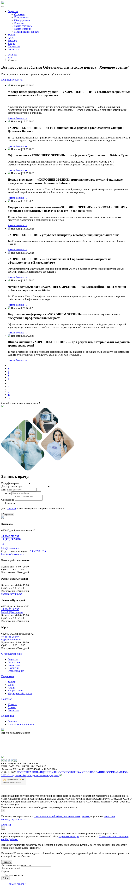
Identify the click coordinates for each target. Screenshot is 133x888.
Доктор (5, 486)
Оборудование (22, 20)
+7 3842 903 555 (37, 551)
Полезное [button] (6, 699)
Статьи (12, 707)
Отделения (14, 662)
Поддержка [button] (7, 715)
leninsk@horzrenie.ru (12, 612)
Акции (11, 43)
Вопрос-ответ (21, 17)
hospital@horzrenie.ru (12, 554)
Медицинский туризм (26, 31)
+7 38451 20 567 (10, 636)
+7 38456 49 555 (10, 609)
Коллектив (14, 665)
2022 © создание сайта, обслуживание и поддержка (30, 775)
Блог (10, 57)
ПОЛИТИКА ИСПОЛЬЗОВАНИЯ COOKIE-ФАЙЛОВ (97, 772)
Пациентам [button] (7, 676)
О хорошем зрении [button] (11, 653)
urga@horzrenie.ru (11, 639)
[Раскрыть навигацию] (2, 6)
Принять (7, 862)
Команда (12, 40)
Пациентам (14, 46)
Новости (12, 704)
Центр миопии (22, 28)
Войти (5, 878)
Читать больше (17, 118)
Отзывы (12, 721)
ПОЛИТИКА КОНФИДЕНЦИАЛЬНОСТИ (41, 772)
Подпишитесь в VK (12, 79)
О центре (13, 11)
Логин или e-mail (10, 868)
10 (9, 394)
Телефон (6, 493)
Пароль (5, 871)
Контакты (13, 49)
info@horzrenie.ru (10, 548)
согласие (11, 508)
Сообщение (7, 499)
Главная (12, 54)
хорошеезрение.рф (69, 836)
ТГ (2, 543)
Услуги (12, 34)
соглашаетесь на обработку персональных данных (62, 816)
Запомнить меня (14, 875)
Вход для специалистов (21, 724)
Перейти (6, 824)
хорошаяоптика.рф (11, 593)
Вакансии (19, 23)
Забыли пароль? (16, 884)
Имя (3, 489)
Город (4, 483)
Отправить (8, 514)
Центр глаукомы (23, 26)
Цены (11, 37)
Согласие (10, 503)
